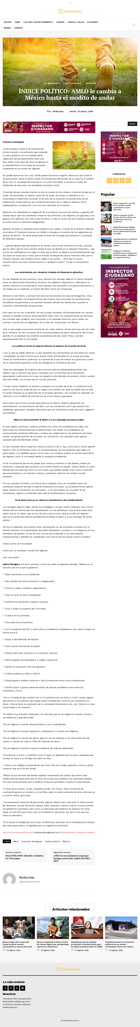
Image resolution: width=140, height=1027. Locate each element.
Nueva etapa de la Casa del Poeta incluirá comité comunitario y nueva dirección (124, 206)
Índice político (52, 841)
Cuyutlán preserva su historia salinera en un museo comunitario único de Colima (125, 242)
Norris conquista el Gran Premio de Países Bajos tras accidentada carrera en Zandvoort (124, 218)
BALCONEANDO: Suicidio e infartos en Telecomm (24, 857)
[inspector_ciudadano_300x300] (119, 161)
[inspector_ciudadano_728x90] (49, 132)
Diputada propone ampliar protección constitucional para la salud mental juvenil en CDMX (124, 230)
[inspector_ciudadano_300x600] (119, 337)
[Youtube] (22, 988)
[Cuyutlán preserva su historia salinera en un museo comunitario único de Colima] (106, 242)
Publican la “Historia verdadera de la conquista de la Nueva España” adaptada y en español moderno (125, 254)
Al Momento (52, 83)
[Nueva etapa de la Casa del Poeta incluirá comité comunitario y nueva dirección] (106, 206)
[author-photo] (4, 950)
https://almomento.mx (29, 882)
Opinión (91, 83)
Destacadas (73, 83)
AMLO (15, 841)
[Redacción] (9, 879)
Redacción (58, 111)
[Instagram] (10, 988)
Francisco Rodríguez (31, 841)
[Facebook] (109, 180)
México (66, 841)
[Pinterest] (122, 180)
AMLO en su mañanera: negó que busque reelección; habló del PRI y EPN (72, 858)
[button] (122, 25)
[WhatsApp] (128, 180)
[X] (116, 180)
